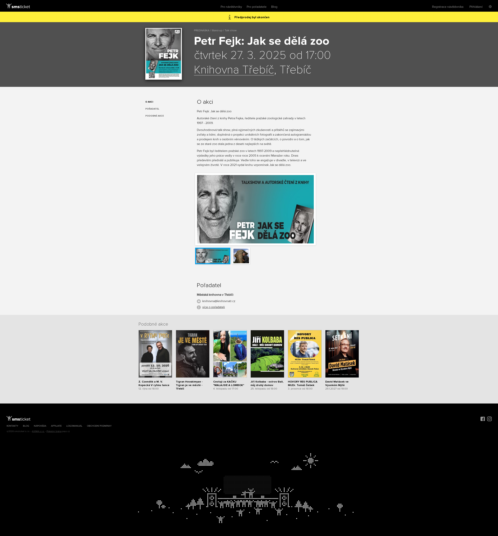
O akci (149, 101)
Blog (274, 7)
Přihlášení (476, 7)
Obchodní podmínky (99, 425)
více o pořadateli (213, 307)
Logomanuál (74, 425)
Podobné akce (154, 115)
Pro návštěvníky (231, 7)
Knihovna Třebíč (234, 70)
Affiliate (56, 425)
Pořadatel (152, 108)
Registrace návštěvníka (447, 7)
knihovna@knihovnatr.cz (218, 301)
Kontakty (12, 425)
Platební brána (53, 431)
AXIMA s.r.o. (38, 431)
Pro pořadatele (257, 7)
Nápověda (40, 425)
